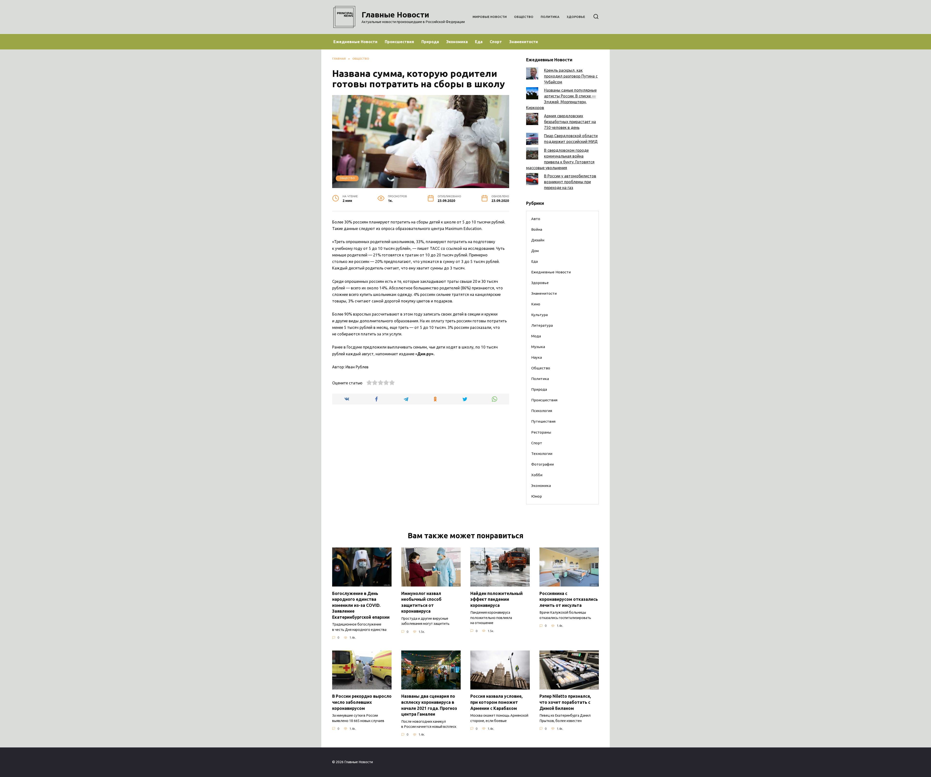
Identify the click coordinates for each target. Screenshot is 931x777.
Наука (536, 357)
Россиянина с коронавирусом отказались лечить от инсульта (568, 599)
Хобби (536, 475)
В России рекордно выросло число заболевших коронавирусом (362, 702)
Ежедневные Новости (355, 42)
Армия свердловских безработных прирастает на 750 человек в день (570, 122)
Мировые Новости (490, 16)
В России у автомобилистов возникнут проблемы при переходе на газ (570, 182)
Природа (430, 42)
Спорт (496, 42)
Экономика (457, 42)
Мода (536, 336)
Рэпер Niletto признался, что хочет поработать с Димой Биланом (565, 702)
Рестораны (541, 432)
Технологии (541, 454)
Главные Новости (395, 14)
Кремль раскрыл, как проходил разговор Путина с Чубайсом (571, 76)
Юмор (536, 496)
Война (536, 229)
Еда (478, 42)
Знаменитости (523, 42)
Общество (523, 16)
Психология (541, 411)
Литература (542, 325)
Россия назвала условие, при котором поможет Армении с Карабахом (496, 702)
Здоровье (576, 16)
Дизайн (537, 240)
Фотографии (542, 464)
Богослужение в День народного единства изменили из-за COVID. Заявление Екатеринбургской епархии (361, 605)
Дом (535, 251)
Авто (535, 219)
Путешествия (543, 421)
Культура (539, 315)
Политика (550, 16)
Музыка (538, 347)
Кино (535, 304)
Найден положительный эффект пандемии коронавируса (496, 599)
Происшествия (399, 42)
